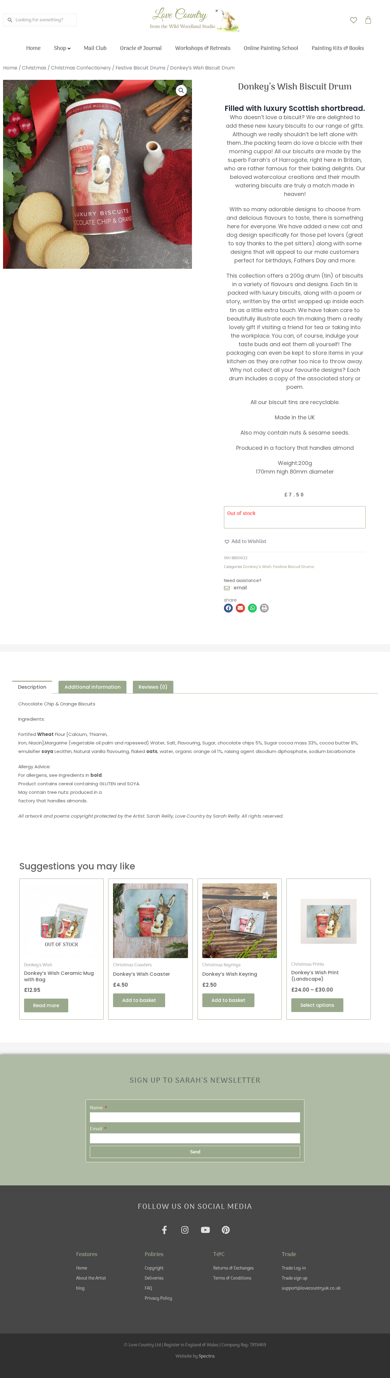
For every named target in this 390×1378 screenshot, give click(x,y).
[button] (181, 90)
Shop (60, 48)
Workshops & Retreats (202, 48)
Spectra (206, 1356)
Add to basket (139, 1000)
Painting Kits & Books (338, 48)
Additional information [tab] (93, 687)
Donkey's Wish (257, 567)
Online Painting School (271, 48)
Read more (46, 1005)
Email (96, 1129)
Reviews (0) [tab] (153, 687)
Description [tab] (32, 687)
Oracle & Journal (141, 48)
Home (33, 48)
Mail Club (95, 48)
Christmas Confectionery (81, 68)
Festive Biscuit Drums (140, 68)
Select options (317, 1005)
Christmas (34, 68)
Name (97, 1108)
